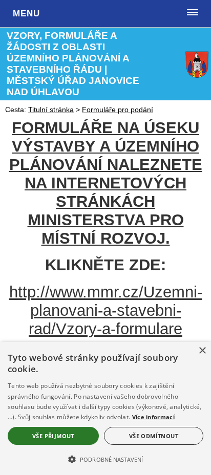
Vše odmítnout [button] (153, 436)
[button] (105, 458)
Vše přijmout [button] (53, 436)
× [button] (202, 351)
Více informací (153, 417)
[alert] (105, 408)
